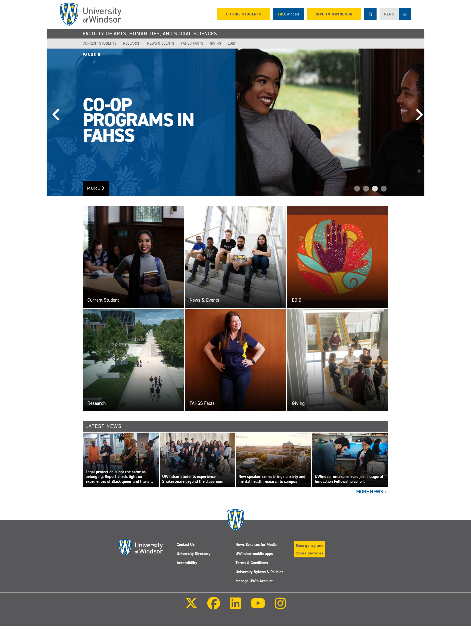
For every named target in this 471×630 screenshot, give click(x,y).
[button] (54, 122)
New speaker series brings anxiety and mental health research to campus (271, 479)
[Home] (90, 14)
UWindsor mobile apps (254, 553)
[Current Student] (133, 257)
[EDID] (337, 257)
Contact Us (186, 544)
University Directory (193, 553)
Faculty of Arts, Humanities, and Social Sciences (150, 33)
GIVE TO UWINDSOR (334, 14)
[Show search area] (370, 14)
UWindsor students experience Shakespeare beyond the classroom (192, 479)
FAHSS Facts (192, 43)
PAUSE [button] (90, 54)
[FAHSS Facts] (235, 360)
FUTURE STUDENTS (244, 14)
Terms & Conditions (252, 562)
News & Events (160, 43)
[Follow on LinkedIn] (235, 606)
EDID (231, 43)
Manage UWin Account (254, 580)
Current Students (100, 43)
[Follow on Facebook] (213, 606)
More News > (371, 491)
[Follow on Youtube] (258, 606)
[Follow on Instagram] (280, 606)
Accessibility (187, 562)
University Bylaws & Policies (259, 571)
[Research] (133, 360)
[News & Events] (235, 257)
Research (132, 43)
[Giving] (337, 360)
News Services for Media (256, 544)
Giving (215, 43)
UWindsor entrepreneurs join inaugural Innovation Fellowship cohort (349, 479)
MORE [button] (94, 188)
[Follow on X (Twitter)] (191, 606)
